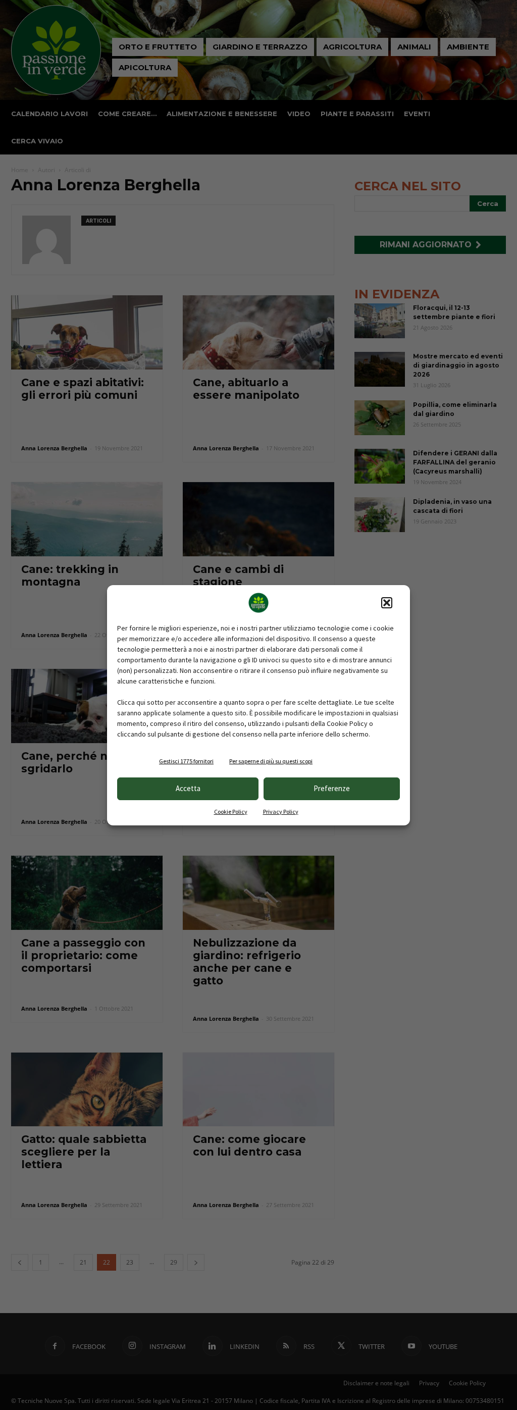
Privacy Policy (280, 811)
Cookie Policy (230, 811)
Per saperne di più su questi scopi (271, 761)
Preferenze (332, 788)
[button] (387, 603)
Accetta (188, 788)
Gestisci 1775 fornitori (186, 761)
